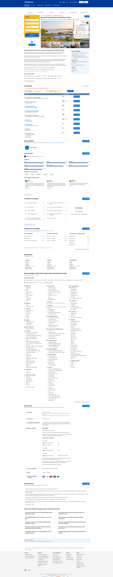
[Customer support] (67, 2)
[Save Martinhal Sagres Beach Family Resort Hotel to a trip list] (82, 16)
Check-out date (27, 25)
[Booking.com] (29, 2)
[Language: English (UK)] (63, 2)
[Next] (88, 31)
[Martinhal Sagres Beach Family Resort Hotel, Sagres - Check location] (41, 19)
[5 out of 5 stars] (43, 15)
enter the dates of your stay (52, 423)
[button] (32, 30)
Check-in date (27, 21)
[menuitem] (27, 5)
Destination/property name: (30, 18)
